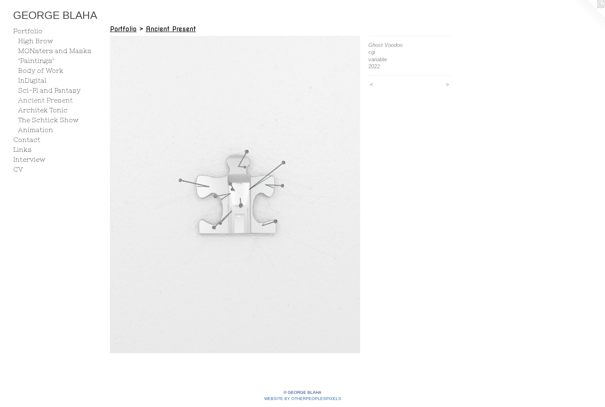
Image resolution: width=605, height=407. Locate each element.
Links (22, 149)
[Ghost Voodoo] (235, 194)
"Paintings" (36, 60)
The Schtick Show (48, 119)
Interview (29, 159)
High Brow (35, 40)
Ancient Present (45, 100)
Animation (35, 129)
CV (18, 169)
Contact (26, 139)
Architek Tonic (42, 110)
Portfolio (27, 31)
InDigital (32, 80)
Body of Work (40, 70)
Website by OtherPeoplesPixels (302, 398)
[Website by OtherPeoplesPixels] (588, 16)
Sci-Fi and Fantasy (49, 90)
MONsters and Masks (54, 50)
